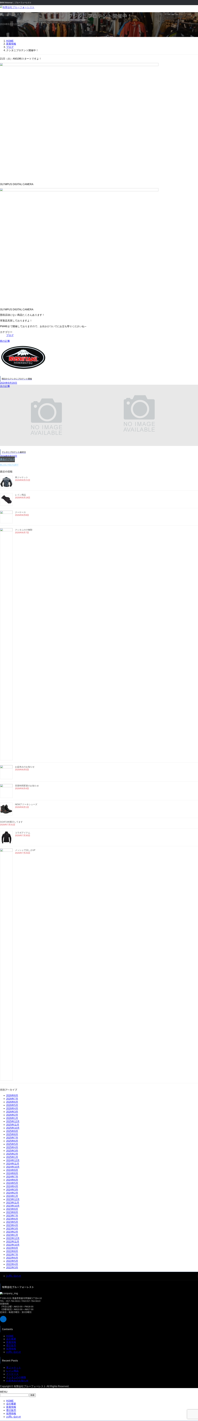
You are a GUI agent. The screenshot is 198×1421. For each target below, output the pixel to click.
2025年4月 (12, 1147)
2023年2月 (12, 1232)
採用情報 (11, 1348)
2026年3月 (12, 1111)
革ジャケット (21, 477)
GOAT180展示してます (11, 822)
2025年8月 (12, 1134)
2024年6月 (12, 1180)
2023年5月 (12, 1222)
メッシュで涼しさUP (25, 850)
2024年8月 (12, 1173)
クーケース (20, 512)
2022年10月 (12, 1244)
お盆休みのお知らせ (24, 767)
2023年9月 (12, 1209)
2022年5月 (12, 1261)
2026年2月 (12, 1115)
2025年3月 (12, 1150)
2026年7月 (12, 1098)
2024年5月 (12, 1183)
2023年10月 (12, 1206)
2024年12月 (12, 1160)
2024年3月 (12, 1189)
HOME (10, 1336)
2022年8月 (12, 1251)
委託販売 (11, 1345)
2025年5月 (12, 1144)
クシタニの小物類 (23, 530)
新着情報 (11, 1342)
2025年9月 (12, 1131)
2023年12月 (12, 1199)
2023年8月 (12, 1212)
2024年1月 (12, 1196)
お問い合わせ (13, 1276)
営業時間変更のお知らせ (27, 785)
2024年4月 (12, 1186)
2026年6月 (12, 1102)
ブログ (10, 335)
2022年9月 (12, 1248)
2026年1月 (12, 1118)
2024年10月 (12, 1167)
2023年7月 (12, 1215)
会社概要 (11, 1339)
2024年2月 (12, 1193)
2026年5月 (12, 1105)
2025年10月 (12, 1128)
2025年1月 (12, 1157)
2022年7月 (12, 1254)
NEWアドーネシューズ (26, 804)
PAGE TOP (191, 1375)
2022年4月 (12, 1264)
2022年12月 (12, 1238)
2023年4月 (12, 1225)
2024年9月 (12, 1170)
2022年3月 (12, 1267)
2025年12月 (12, 1121)
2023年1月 (12, 1235)
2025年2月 (12, 1154)
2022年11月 (12, 1241)
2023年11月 (12, 1202)
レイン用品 (20, 495)
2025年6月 (12, 1141)
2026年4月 (12, 1108)
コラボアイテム (22, 832)
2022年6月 (12, 1257)
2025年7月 (12, 1137)
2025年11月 (12, 1124)
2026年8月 (12, 1095)
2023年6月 (12, 1219)
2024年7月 (12, 1176)
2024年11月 (12, 1163)
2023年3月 (12, 1228)
